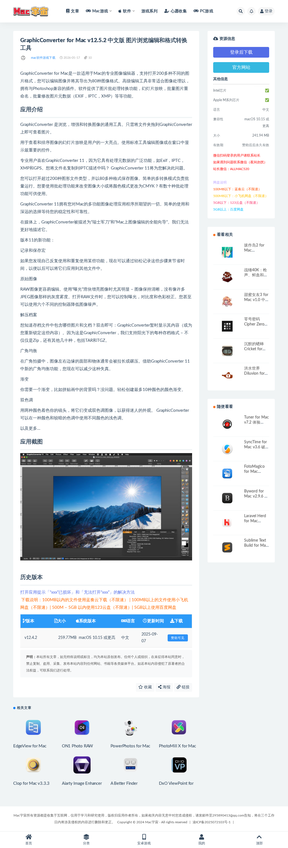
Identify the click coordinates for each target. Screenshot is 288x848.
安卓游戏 (144, 843)
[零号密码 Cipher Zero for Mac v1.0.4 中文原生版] (227, 326)
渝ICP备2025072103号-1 (212, 822)
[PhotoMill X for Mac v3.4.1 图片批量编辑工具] (179, 727)
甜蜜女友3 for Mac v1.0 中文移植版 (256, 300)
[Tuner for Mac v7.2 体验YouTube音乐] (227, 424)
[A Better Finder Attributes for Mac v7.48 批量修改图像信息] (131, 765)
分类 (86, 843)
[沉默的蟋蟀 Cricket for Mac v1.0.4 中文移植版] (227, 351)
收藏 (147, 687)
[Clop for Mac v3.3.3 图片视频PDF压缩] (33, 765)
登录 (269, 11)
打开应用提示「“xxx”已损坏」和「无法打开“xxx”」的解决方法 (77, 592)
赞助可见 (177, 637)
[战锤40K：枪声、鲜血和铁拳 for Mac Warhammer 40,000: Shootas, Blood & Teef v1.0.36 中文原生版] (227, 277)
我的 (201, 843)
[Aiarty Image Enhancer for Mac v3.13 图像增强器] (82, 765)
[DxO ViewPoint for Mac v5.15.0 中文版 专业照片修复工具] (179, 765)
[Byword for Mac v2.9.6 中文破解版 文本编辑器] (227, 498)
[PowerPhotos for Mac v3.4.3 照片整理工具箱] (131, 727)
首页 (28, 843)
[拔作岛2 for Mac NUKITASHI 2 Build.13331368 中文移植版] (227, 252)
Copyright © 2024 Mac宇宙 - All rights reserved (152, 822)
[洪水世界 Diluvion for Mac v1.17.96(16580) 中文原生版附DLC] (227, 375)
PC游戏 (206, 11)
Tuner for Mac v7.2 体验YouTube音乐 (256, 422)
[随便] (23, 58)
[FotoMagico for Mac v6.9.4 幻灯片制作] (227, 473)
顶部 (259, 843)
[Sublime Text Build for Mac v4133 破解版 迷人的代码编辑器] (227, 547)
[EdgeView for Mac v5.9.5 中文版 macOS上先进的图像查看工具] (33, 727)
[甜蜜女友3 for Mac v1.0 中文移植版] (227, 301)
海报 (165, 687)
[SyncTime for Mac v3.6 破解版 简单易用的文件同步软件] (227, 449)
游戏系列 (149, 11)
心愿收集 (179, 11)
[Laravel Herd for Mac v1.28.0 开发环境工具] (227, 523)
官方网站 (241, 67)
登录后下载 (241, 52)
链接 (185, 687)
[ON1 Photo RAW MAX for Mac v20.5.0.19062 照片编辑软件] (82, 727)
